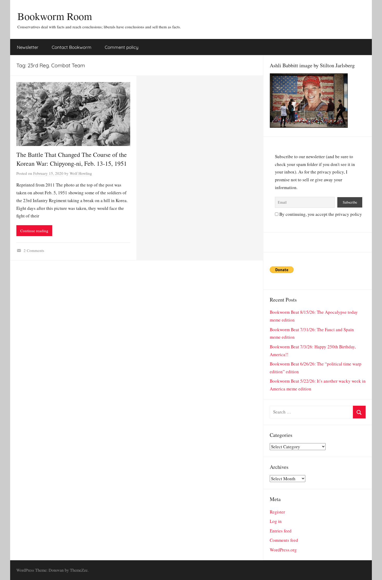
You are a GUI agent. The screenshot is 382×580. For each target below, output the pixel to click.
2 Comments (34, 250)
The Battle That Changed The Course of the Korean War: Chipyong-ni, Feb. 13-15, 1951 (71, 159)
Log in (276, 521)
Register (277, 512)
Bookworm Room (54, 16)
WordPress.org (283, 550)
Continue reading (34, 230)
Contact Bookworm (71, 47)
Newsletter (27, 47)
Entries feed (281, 531)
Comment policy (122, 47)
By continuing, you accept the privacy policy (320, 214)
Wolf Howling (81, 173)
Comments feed (284, 540)
